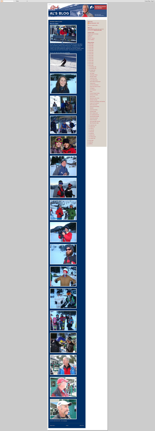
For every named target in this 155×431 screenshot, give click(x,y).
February (92, 136)
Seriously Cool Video (94, 94)
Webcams (90, 36)
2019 (90, 52)
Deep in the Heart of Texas (95, 86)
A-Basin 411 (90, 35)
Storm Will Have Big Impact (95, 81)
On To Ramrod (93, 89)
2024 (90, 43)
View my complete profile (92, 25)
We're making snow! (94, 113)
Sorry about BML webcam (95, 121)
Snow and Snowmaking (94, 106)
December (92, 66)
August (91, 126)
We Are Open (92, 96)
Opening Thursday (93, 99)
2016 (90, 57)
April (91, 133)
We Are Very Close (93, 104)
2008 (90, 143)
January (92, 138)
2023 (90, 45)
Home (67, 425)
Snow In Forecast (93, 119)
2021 (90, 48)
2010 (90, 140)
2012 (90, 63)
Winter (91, 91)
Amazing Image (93, 111)
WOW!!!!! (91, 108)
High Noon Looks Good (94, 98)
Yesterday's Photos (94, 74)
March (91, 135)
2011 (90, 65)
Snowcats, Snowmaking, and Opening (97, 101)
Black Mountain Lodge (94, 122)
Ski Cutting (92, 73)
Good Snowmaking (93, 109)
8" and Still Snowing (94, 79)
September (92, 125)
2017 (90, 55)
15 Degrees (92, 88)
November (92, 68)
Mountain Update (93, 76)
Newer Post (52, 425)
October (92, 70)
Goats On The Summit (94, 103)
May (91, 131)
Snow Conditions (91, 39)
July (91, 128)
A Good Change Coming (94, 93)
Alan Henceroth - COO (94, 23)
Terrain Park (92, 71)
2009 (90, 142)
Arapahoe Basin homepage (93, 33)
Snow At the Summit (94, 118)
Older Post (82, 425)
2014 (90, 60)
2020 (90, 50)
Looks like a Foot (93, 78)
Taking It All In (92, 83)
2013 (90, 62)
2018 (90, 53)
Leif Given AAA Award (94, 84)
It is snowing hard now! (94, 114)
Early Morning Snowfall (94, 116)
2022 (90, 47)
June (91, 130)
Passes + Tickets (91, 38)
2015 (90, 58)
